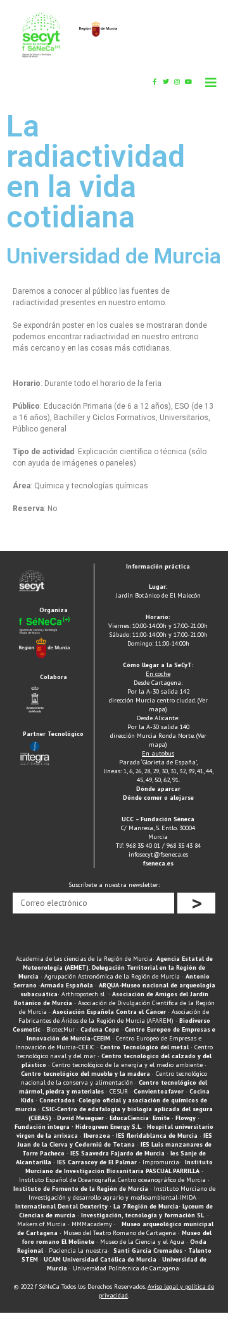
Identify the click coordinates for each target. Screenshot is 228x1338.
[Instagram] (177, 81)
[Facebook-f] (154, 81)
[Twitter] (166, 81)
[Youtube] (189, 81)
